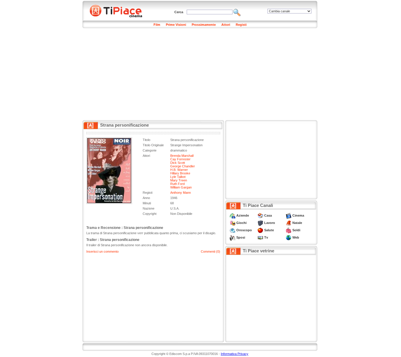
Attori (225, 24)
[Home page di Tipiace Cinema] (119, 10)
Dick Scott (177, 162)
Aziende (242, 215)
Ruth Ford (177, 184)
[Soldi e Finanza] (289, 230)
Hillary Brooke (180, 173)
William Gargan (181, 187)
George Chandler (182, 166)
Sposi (240, 237)
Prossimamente (204, 24)
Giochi (241, 223)
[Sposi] (232, 237)
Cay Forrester (180, 159)
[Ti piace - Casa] (260, 215)
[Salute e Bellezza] (260, 230)
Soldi (296, 230)
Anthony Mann (180, 192)
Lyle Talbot (178, 176)
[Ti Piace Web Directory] (289, 237)
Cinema (298, 215)
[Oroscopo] (232, 230)
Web (295, 237)
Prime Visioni (176, 24)
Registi (241, 24)
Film (157, 24)
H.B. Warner (179, 169)
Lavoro (269, 223)
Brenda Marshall (181, 155)
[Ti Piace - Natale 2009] (289, 223)
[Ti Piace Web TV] (260, 237)
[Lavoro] (260, 223)
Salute (269, 230)
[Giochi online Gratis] (232, 223)
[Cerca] (237, 12)
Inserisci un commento (102, 251)
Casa (268, 215)
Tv (266, 237)
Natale (297, 223)
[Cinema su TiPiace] (289, 215)
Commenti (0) (210, 251)
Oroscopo (244, 230)
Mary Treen (178, 180)
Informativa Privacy (234, 354)
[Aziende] (232, 215)
